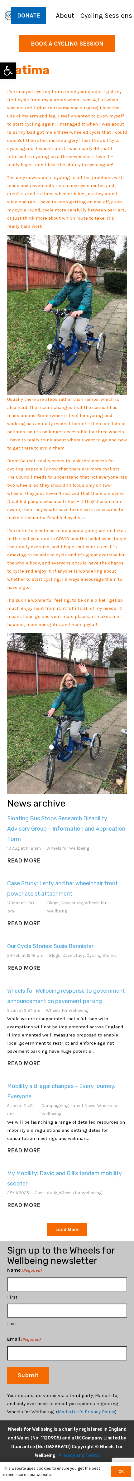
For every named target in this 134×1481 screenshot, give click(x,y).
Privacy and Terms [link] (79, 1455)
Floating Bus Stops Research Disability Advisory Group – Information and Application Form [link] (66, 828)
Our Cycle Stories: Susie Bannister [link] (50, 946)
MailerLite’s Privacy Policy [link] (86, 1411)
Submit (28, 1375)
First (12, 1297)
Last (11, 1323)
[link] (8, 70)
